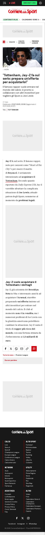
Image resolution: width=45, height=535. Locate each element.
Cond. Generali (10, 509)
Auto (6, 471)
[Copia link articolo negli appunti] (27, 348)
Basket (28, 450)
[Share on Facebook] (5, 348)
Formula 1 (29, 445)
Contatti (8, 494)
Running (29, 455)
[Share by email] (21, 348)
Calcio (12, 42)
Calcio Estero (21, 42)
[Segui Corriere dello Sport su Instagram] (28, 518)
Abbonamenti (31, 471)
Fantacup (8, 486)
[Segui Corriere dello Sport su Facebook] (16, 518)
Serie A (7, 447)
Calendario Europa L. (33, 506)
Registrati (29, 486)
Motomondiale (31, 447)
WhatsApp (33, 524)
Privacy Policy (10, 507)
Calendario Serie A (30, 20)
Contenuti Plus (10, 20)
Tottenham (13, 110)
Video (28, 494)
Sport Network (10, 483)
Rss (27, 481)
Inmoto (7, 476)
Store (28, 476)
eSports (29, 460)
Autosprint (9, 473)
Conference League (12, 457)
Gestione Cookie (11, 502)
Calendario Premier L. (34, 509)
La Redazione (10, 497)
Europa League (10, 455)
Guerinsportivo (10, 481)
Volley (28, 457)
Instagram (21, 524)
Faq (6, 512)
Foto (27, 497)
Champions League (12, 452)
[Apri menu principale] (4, 3)
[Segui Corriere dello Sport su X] (22, 518)
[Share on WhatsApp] (16, 348)
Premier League (35, 42)
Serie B (7, 450)
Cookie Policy (10, 504)
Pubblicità (29, 478)
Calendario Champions (30, 503)
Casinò (28, 511)
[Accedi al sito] (40, 3)
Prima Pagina (30, 473)
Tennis (28, 452)
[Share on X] (11, 348)
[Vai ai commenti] (34, 348)
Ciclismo (29, 463)
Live (13, 3)
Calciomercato (10, 463)
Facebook (12, 524)
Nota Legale (9, 499)
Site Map (29, 483)
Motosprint (9, 478)
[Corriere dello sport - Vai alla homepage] (22, 11)
